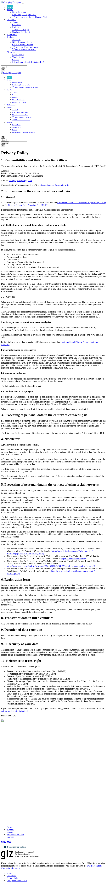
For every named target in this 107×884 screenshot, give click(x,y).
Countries (16, 24)
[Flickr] (5, 841)
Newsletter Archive (15, 834)
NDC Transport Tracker (22, 42)
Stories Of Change (20, 29)
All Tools (16, 39)
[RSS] (10, 841)
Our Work (11, 19)
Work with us (18, 57)
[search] (3, 69)
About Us (11, 52)
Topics (15, 22)
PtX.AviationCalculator (25, 49)
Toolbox (10, 37)
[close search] (3, 145)
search (5, 143)
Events (10, 9)
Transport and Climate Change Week (31, 17)
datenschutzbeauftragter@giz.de (55, 185)
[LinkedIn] (8, 841)
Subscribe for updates (16, 847)
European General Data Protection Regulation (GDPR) (81, 202)
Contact (15, 59)
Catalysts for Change (21, 32)
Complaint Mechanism (17, 880)
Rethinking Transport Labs (24, 14)
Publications (12, 34)
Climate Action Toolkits (22, 44)
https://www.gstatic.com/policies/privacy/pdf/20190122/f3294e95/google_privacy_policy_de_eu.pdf (51, 566)
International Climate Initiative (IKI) (28, 62)
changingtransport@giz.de (20, 180)
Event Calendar (19, 12)
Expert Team (18, 54)
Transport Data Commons (26, 47)
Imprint (10, 873)
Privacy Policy (13, 878)
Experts (10, 832)
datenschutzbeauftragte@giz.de (15, 711)
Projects (15, 27)
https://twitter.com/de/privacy (73, 558)
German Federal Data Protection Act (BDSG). (28, 205)
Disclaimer (11, 875)
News (10, 7)
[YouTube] (2, 841)
